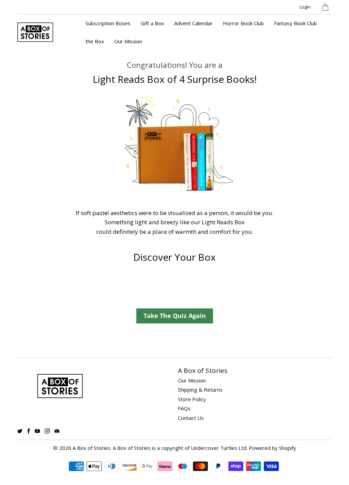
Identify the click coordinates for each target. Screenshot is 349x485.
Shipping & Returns (200, 389)
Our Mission (128, 41)
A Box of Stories (91, 447)
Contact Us (191, 417)
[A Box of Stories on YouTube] (37, 431)
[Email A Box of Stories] (57, 431)
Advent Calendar (193, 23)
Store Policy (192, 399)
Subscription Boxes (108, 23)
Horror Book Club (243, 23)
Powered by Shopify (272, 447)
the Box (95, 41)
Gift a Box (152, 23)
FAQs (184, 408)
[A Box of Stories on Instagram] (47, 431)
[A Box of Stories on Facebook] (28, 431)
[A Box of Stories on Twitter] (19, 431)
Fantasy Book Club (295, 23)
